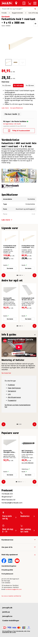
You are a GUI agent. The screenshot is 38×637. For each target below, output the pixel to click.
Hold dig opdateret (10, 555)
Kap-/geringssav (14, 388)
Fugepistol (12, 400)
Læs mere (5, 108)
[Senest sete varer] (35, 24)
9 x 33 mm (6, 86)
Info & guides (9, 335)
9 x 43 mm (18, 86)
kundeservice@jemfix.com (13, 589)
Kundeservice (7, 540)
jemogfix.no (7, 616)
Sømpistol (12, 391)
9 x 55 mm (30, 86)
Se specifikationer (16, 108)
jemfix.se (6, 612)
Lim (9, 394)
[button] (17, 275)
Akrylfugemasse (14, 397)
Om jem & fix (7, 547)
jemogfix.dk (7, 608)
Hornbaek (6, 16)
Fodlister (11, 385)
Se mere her (6, 373)
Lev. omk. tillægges (27, 462)
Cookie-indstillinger (10, 620)
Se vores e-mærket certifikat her (11, 596)
